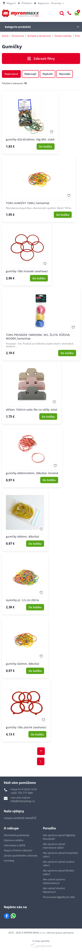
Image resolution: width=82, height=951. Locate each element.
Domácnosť (18, 35)
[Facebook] (7, 916)
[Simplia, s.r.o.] (41, 946)
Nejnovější (64, 74)
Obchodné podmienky (16, 835)
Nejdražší (48, 74)
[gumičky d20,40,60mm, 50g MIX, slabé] (30, 123)
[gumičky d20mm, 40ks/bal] (25, 647)
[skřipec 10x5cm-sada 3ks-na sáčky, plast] (31, 393)
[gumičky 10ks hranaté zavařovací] (27, 254)
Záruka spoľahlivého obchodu (21, 855)
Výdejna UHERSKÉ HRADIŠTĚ (20, 818)
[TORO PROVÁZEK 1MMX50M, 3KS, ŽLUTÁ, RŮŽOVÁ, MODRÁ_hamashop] (41, 323)
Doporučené (11, 74)
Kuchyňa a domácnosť (39, 35)
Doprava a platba (13, 840)
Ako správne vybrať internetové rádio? (54, 846)
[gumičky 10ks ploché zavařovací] (26, 711)
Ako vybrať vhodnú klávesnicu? (54, 890)
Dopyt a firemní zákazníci (18, 850)
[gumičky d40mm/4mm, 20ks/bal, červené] (32, 456)
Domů (5, 35)
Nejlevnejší (30, 74)
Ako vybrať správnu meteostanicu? (54, 881)
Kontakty (9, 860)
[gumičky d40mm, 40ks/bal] (25, 520)
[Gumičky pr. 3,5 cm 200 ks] (25, 583)
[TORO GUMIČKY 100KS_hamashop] (39, 189)
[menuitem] (9, 3)
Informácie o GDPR (14, 845)
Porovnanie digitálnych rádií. (59, 897)
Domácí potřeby (63, 35)
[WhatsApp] (13, 916)
